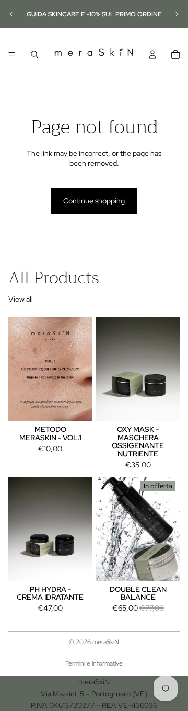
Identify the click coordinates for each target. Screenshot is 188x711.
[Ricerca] (34, 54)
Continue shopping (94, 200)
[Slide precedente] (11, 14)
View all (20, 299)
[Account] (152, 54)
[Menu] (12, 54)
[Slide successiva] (176, 14)
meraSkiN (105, 642)
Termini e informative (94, 663)
